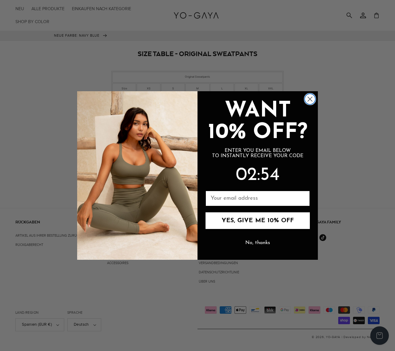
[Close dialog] (310, 99)
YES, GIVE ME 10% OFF (258, 221)
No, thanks (257, 242)
